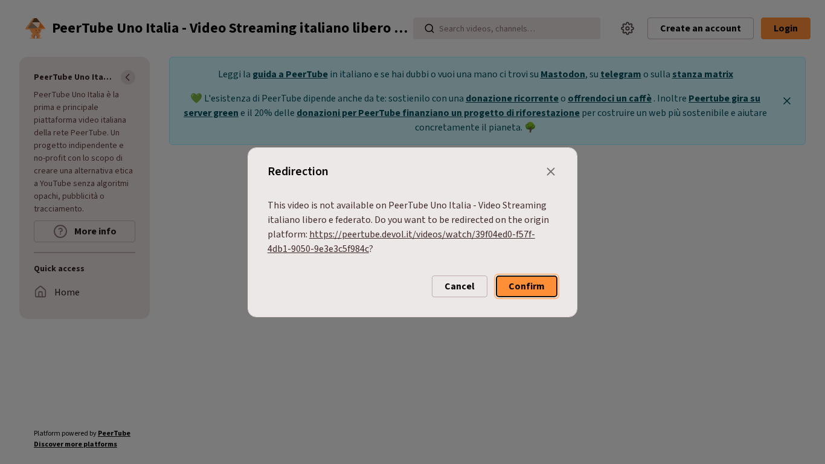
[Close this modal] (550, 171)
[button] (459, 286)
